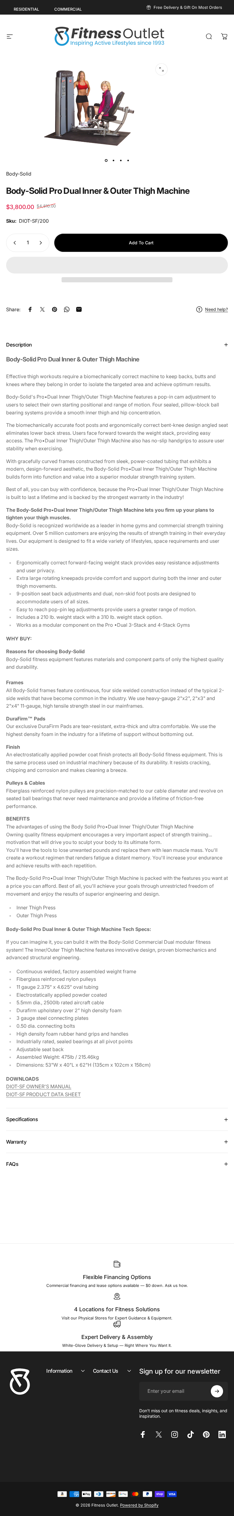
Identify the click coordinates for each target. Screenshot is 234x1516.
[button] (117, 265)
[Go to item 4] (128, 160)
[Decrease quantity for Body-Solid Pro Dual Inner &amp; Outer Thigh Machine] (13, 243)
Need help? (216, 309)
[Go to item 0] (106, 160)
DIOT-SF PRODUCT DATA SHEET (43, 1094)
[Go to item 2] (113, 160)
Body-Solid (18, 174)
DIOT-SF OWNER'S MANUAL (38, 1086)
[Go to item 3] (120, 160)
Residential (26, 9)
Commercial (68, 9)
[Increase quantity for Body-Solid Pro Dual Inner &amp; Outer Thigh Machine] (42, 243)
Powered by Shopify (139, 1505)
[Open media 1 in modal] (161, 69)
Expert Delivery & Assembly (117, 1337)
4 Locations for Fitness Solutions (117, 1309)
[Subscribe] (217, 1391)
